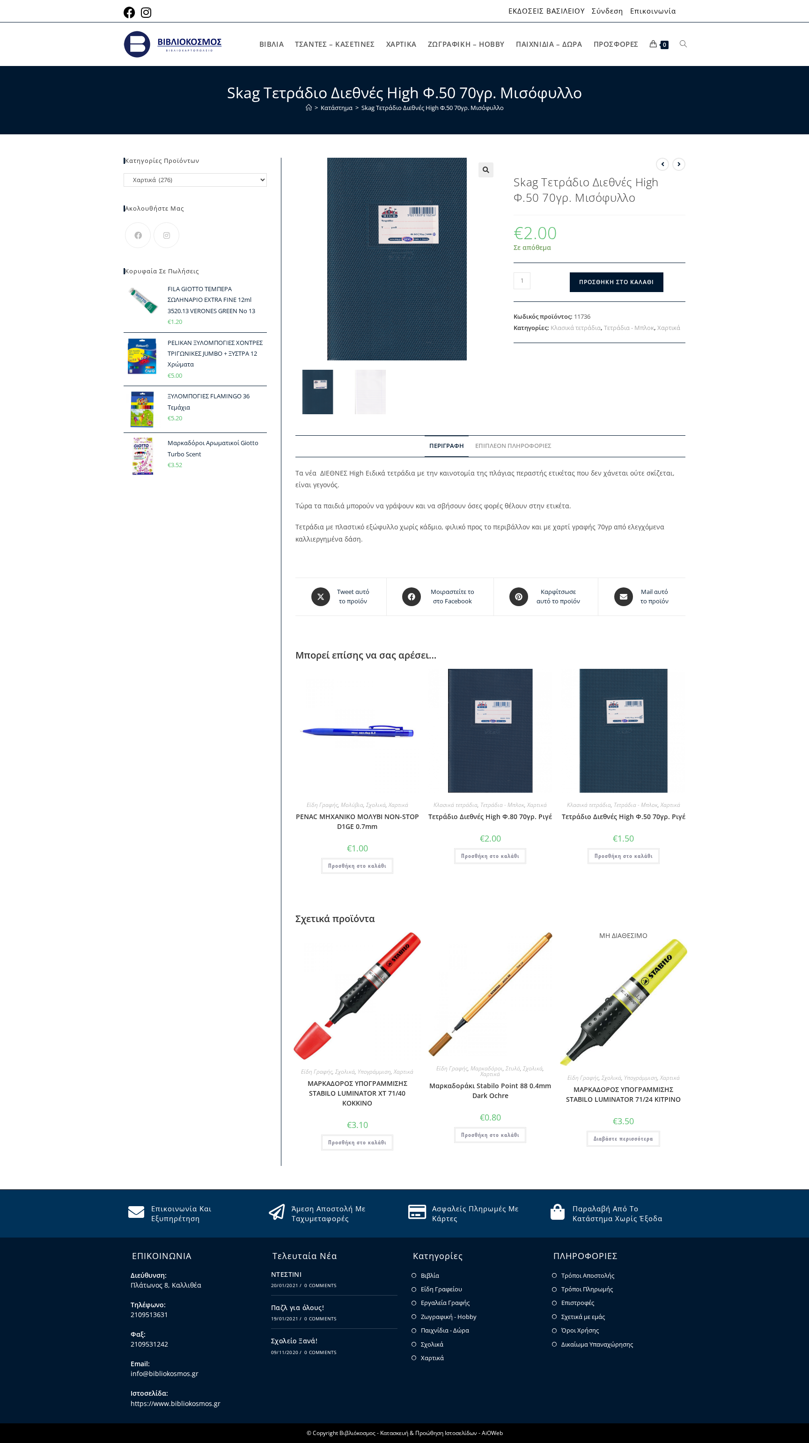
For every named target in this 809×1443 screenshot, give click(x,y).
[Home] (309, 107)
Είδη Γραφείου (441, 1289)
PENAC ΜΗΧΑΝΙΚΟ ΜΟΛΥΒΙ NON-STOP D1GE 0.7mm (357, 821)
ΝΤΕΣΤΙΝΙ (286, 1274)
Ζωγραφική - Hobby (449, 1316)
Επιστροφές (577, 1302)
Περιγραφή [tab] (446, 446)
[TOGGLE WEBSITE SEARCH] (683, 44)
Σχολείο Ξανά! (294, 1340)
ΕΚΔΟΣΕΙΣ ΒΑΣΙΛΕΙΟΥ (546, 11)
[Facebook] (138, 235)
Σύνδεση (607, 11)
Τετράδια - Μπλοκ (629, 327)
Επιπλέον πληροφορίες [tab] (513, 446)
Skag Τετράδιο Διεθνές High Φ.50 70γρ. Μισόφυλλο (432, 107)
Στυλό (513, 1068)
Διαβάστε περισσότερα (623, 1139)
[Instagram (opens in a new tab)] (146, 12)
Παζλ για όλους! (297, 1307)
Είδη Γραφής (322, 805)
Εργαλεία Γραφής (445, 1302)
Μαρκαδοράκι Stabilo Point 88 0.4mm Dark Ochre (490, 1090)
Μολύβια (352, 805)
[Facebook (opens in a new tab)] (131, 12)
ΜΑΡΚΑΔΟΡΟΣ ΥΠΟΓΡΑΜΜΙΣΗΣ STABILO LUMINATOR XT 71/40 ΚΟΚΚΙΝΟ (357, 1093)
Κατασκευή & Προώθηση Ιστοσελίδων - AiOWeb (441, 1433)
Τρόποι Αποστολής (587, 1275)
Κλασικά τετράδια (576, 327)
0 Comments (320, 1285)
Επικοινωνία (653, 11)
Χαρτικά (668, 327)
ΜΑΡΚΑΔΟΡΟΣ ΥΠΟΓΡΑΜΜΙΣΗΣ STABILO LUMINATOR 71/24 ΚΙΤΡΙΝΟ (623, 1094)
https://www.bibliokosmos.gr (176, 1403)
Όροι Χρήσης (580, 1330)
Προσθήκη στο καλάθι (616, 282)
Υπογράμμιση (374, 1072)
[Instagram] (166, 235)
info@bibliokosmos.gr (165, 1373)
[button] (485, 169)
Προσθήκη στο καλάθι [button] (357, 866)
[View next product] (678, 164)
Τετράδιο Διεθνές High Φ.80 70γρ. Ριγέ (490, 816)
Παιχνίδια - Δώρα (445, 1330)
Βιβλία (430, 1275)
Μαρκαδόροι (487, 1068)
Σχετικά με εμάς (583, 1316)
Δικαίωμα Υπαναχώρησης (597, 1344)
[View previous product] (662, 164)
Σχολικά (376, 805)
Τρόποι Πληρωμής (587, 1289)
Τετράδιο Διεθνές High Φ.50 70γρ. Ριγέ (623, 816)
